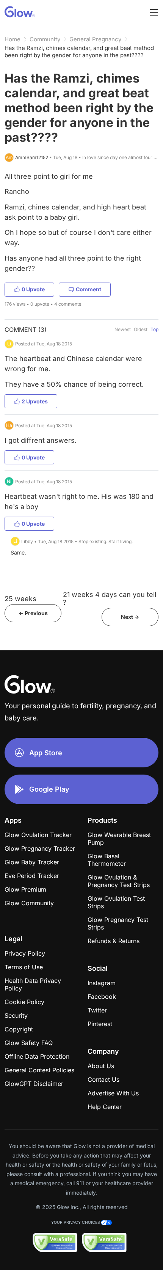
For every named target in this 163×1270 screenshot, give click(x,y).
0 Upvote (33, 289)
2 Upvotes (35, 401)
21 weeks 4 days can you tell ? (109, 598)
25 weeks (20, 599)
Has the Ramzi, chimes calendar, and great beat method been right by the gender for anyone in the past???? (79, 51)
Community (45, 39)
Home (12, 39)
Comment (88, 289)
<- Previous (33, 613)
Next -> (130, 617)
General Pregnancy (95, 39)
